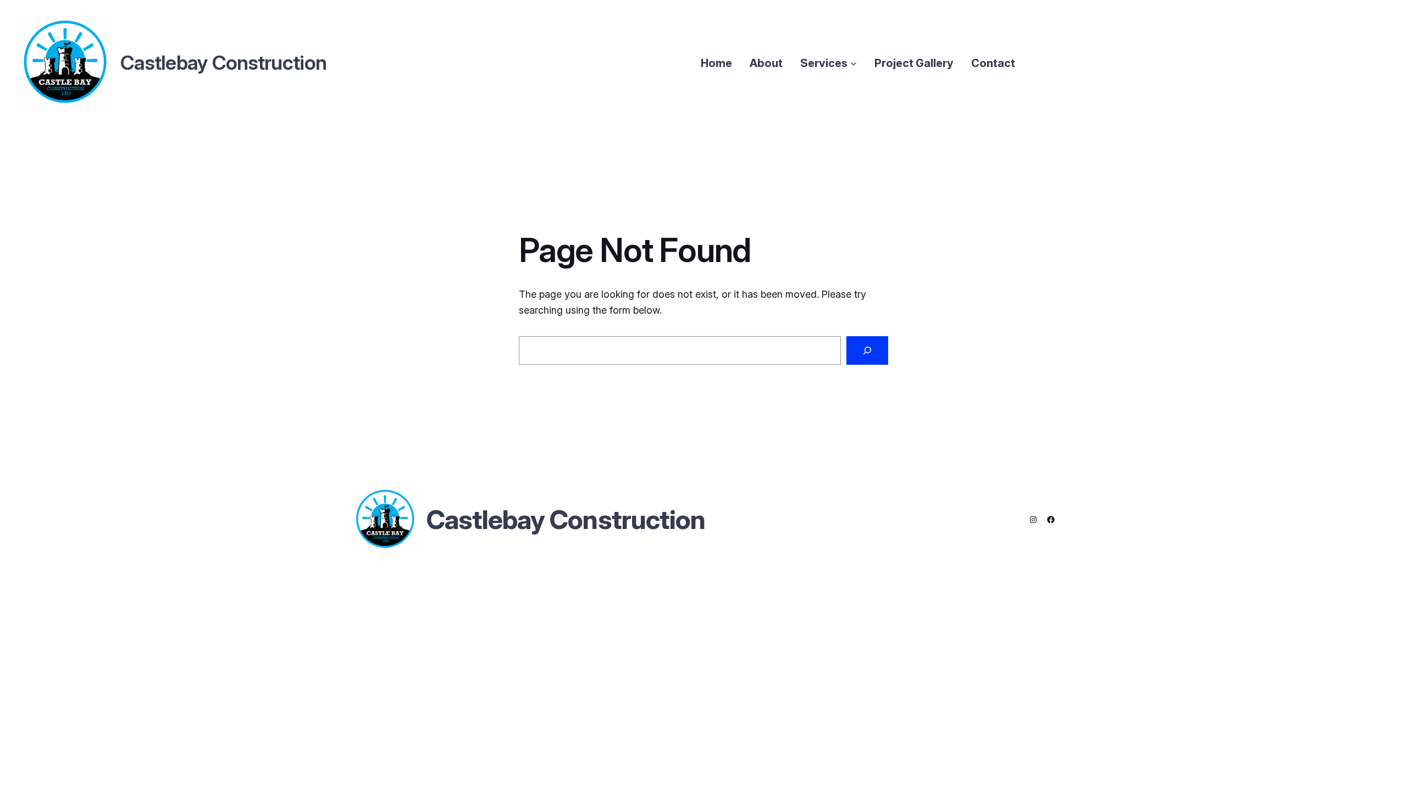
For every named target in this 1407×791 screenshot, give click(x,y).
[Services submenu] (853, 63)
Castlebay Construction (565, 519)
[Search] (867, 350)
